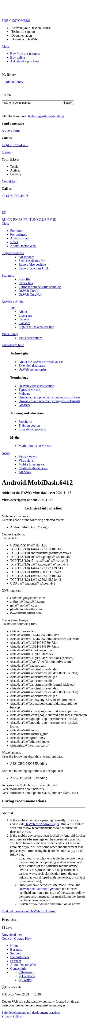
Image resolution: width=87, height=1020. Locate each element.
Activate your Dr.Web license (31, 28)
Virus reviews (28, 457)
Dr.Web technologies (32, 369)
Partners (15, 961)
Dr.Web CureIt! (29, 290)
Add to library (14, 82)
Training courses (30, 425)
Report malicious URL (34, 268)
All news (25, 472)
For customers (19, 957)
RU (4, 219)
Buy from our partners (25, 53)
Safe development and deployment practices (31, 1012)
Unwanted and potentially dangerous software (49, 397)
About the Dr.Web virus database (41, 362)
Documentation (21, 35)
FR (26, 219)
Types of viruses (29, 389)
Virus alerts (26, 460)
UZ (44, 219)
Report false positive (32, 264)
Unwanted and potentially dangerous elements (49, 401)
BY (50, 219)
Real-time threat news (33, 468)
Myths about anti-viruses (35, 446)
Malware (24, 393)
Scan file (24, 279)
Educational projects (32, 429)
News (14, 242)
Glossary (24, 405)
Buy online (17, 57)
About (23, 311)
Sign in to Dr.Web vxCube (36, 327)
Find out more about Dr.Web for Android (29, 911)
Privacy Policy (11, 1016)
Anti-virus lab (19, 238)
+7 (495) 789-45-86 (15, 145)
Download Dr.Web (24, 39)
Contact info (18, 968)
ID (54, 219)
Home (14, 945)
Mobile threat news (31, 464)
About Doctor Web (23, 246)
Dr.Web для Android (36, 889)
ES (21, 219)
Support (15, 953)
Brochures (25, 421)
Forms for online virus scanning (40, 287)
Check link (26, 283)
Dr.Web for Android (41, 824)
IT (31, 219)
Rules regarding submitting (46, 116)
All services (26, 257)
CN (10, 219)
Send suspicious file (32, 260)
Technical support (23, 31)
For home (16, 230)
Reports (24, 319)
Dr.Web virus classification (36, 386)
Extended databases (32, 365)
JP (34, 219)
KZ (39, 219)
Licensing (25, 315)
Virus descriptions (30, 338)
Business (16, 949)
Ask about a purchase (24, 61)
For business (18, 234)
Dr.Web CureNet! (30, 294)
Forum (6, 152)
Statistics (24, 323)
